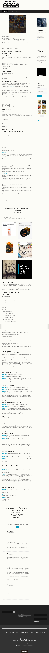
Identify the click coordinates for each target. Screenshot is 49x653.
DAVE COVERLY (41, 73)
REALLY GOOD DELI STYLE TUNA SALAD (24, 612)
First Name (39, 87)
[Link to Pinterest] (25, 627)
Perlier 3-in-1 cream (10, 158)
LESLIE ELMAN (41, 75)
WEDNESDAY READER (24, 632)
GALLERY (7, 635)
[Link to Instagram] (23, 627)
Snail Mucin (26, 161)
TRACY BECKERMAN (41, 69)
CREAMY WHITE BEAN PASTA (22, 614)
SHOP (12, 635)
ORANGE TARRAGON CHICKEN (22, 616)
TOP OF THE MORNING (14, 632)
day (29, 289)
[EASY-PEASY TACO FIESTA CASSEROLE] (0, 326)
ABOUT (43, 632)
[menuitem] (4, 9)
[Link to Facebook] (22, 627)
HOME (7, 632)
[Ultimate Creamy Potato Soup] (48, 326)
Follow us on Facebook (17, 519)
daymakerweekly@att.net (31, 643)
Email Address (40, 91)
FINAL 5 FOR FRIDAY (21, 610)
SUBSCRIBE (16, 635)
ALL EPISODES (38, 632)
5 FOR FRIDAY (31, 632)
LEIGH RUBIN (41, 71)
